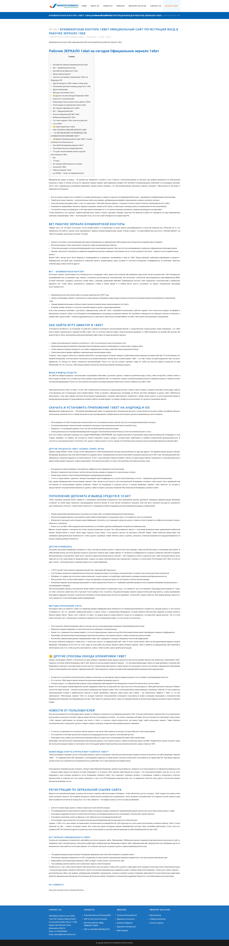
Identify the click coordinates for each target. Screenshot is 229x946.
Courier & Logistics (157, 923)
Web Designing (122, 930)
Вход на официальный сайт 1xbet (66, 114)
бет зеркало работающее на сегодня (67, 164)
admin (81, 37)
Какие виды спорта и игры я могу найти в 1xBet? (72, 102)
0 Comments (91, 37)
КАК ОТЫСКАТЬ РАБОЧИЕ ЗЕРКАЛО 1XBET (70, 130)
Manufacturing (155, 915)
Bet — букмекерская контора (64, 68)
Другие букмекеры (60, 89)
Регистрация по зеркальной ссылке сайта (69, 105)
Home (96, 15)
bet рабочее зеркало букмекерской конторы (70, 65)
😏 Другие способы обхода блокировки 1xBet (71, 96)
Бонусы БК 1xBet (59, 167)
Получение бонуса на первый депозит (68, 148)
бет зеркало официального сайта (66, 108)
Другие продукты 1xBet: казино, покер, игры (70, 83)
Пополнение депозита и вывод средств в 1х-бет (72, 86)
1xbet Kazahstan (106, 15)
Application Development (126, 927)
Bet (54, 158)
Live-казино (57, 124)
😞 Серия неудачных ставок (64, 127)
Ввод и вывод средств (62, 74)
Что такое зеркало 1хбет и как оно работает (70, 120)
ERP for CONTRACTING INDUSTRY (97, 929)
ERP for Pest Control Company (95, 919)
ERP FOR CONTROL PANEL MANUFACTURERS (94, 924)
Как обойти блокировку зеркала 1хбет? (68, 145)
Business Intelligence (125, 923)
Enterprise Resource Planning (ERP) (97, 915)
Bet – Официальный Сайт (63, 111)
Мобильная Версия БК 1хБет (64, 117)
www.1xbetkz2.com (56, 287)
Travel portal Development (127, 915)
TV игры (56, 161)
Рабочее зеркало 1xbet (62, 170)
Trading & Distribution (158, 919)
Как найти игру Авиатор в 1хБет (65, 71)
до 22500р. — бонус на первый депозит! (68, 173)
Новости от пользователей (63, 99)
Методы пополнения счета (63, 93)
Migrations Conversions (126, 919)
